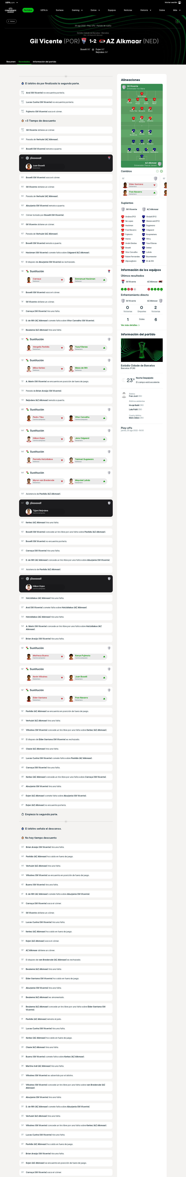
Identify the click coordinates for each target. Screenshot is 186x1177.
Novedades (24, 62)
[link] (28, 10)
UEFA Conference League (10, 10)
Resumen (11, 62)
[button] (77, 10)
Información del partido (44, 62)
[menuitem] (29, 10)
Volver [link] (12, 21)
